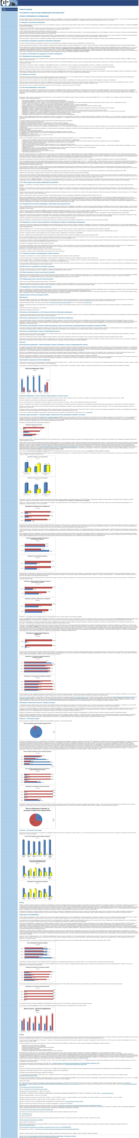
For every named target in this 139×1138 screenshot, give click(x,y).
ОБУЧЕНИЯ (53, 1136)
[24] (38, 234)
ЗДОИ (28, 1136)
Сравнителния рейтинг (55, 699)
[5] (50, 64)
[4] (134, 48)
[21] (45, 210)
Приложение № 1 (88, 302)
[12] (73, 114)
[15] (88, 172)
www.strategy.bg (89, 412)
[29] (38, 1038)
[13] (38, 163)
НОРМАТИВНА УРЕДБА (35, 1136)
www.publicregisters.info (27, 1113)
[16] (39, 174)
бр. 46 (42, 1097)
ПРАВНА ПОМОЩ (46, 1136)
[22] (111, 215)
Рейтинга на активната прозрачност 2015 (79, 698)
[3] (38, 35)
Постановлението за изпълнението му (68, 446)
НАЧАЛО (21, 1136)
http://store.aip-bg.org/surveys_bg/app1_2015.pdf (60, 302)
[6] (113, 66)
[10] (132, 90)
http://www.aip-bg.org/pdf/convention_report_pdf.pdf (76, 1064)
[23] (107, 219)
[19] (28, 200)
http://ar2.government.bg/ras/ (107, 1093)
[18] (42, 193)
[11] (95, 97)
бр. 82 (68, 1097)
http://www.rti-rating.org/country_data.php (74, 1101)
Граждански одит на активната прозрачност (49, 417)
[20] (73, 201)
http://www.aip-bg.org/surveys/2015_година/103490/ (32, 1119)
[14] (47, 168)
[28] (56, 621)
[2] (55, 33)
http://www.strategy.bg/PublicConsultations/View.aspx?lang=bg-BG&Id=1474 (37, 1109)
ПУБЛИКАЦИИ (67, 1136)
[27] (121, 353)
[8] (116, 71)
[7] (60, 71)
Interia (54, 1137)
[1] (37, 31)
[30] (87, 1058)
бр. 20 (91, 1097)
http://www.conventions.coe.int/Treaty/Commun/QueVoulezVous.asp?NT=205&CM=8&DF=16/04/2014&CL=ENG (75, 1063)
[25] (88, 275)
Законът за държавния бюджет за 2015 (48, 446)
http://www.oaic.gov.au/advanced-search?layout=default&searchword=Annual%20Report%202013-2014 (80, 1105)
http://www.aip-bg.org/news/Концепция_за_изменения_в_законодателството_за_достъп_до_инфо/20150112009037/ (46, 1127)
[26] (43, 334)
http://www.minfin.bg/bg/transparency (27, 1125)
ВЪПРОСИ (73, 1136)
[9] (79, 85)
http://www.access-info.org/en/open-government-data (32, 1087)
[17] (71, 178)
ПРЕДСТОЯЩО (59, 1136)
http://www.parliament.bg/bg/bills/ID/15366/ (28, 1075)
